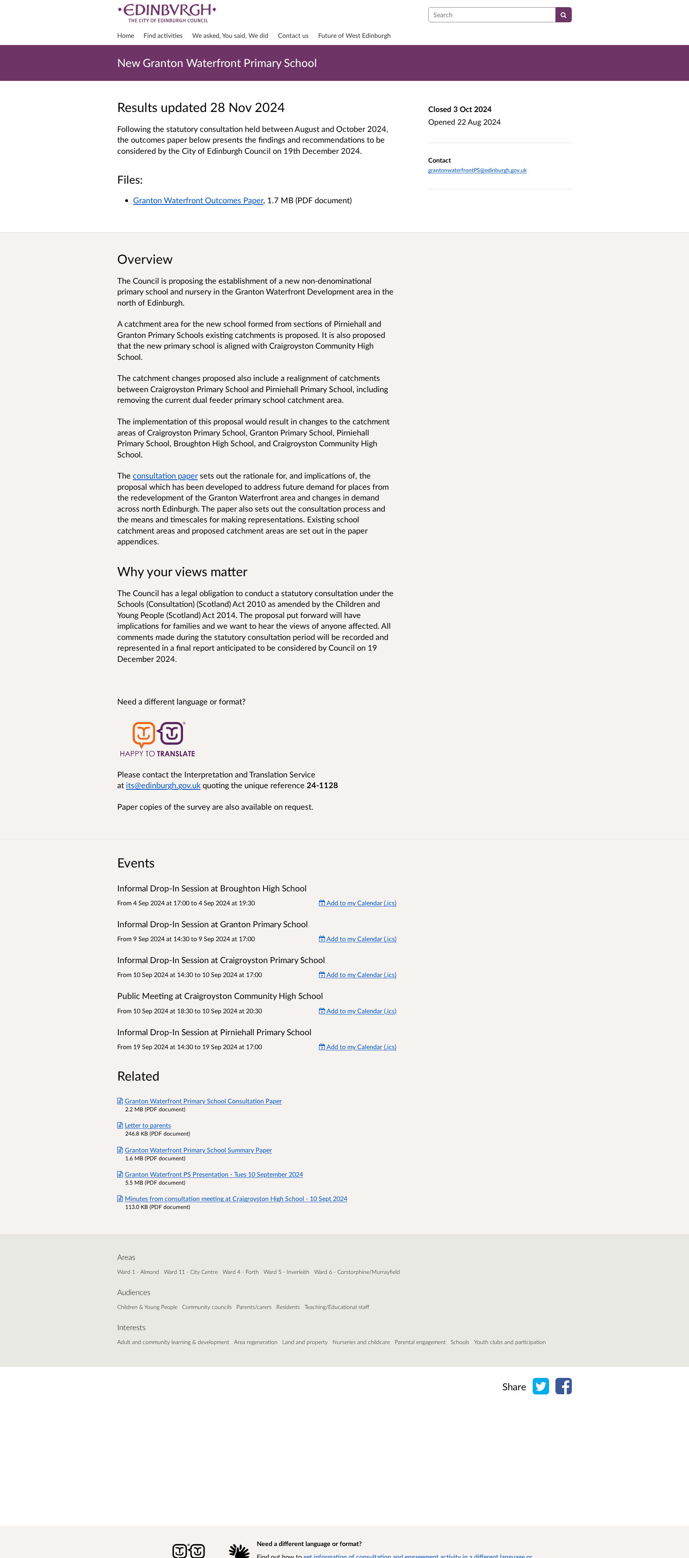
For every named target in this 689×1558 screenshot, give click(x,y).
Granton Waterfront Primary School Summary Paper (198, 1150)
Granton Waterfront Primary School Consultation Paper (203, 1101)
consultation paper (165, 475)
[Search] (563, 14)
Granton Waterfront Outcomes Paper (198, 200)
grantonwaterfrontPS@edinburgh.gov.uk (477, 170)
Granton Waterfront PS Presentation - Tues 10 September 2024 (214, 1174)
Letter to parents (148, 1125)
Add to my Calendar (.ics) (360, 903)
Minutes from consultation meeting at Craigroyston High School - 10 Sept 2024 (236, 1198)
